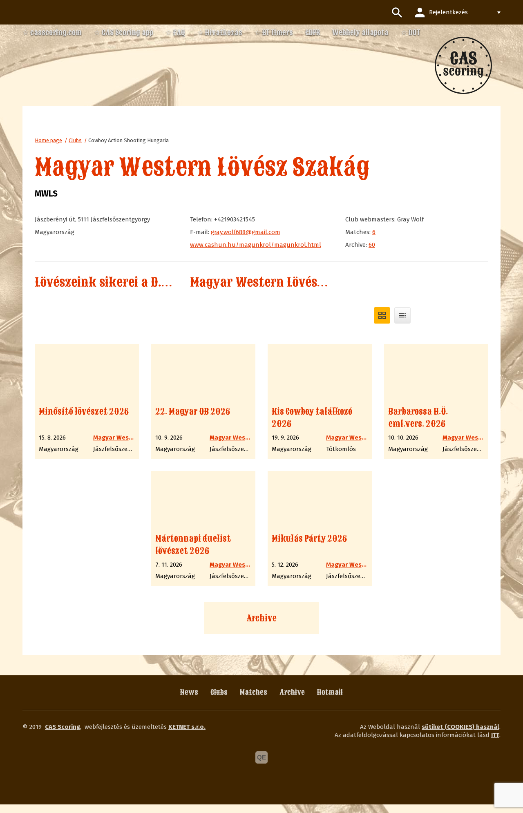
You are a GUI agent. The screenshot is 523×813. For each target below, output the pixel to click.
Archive (262, 618)
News (189, 692)
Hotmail (330, 692)
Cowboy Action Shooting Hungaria (128, 140)
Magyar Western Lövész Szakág (278, 282)
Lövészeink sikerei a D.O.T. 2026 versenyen (155, 282)
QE (261, 757)
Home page (48, 140)
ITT (495, 735)
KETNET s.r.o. (187, 726)
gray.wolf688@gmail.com (245, 232)
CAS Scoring (62, 726)
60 (372, 244)
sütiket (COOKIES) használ (460, 726)
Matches (253, 692)
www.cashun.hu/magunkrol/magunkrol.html (255, 244)
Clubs (75, 140)
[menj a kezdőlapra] (463, 65)
